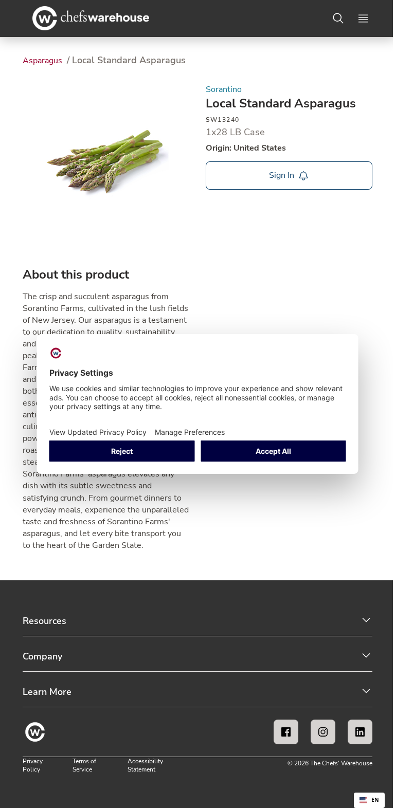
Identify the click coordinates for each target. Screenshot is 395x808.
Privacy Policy (33, 765)
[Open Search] (338, 18)
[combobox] (369, 800)
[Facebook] (286, 732)
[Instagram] (323, 732)
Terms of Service (84, 765)
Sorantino (224, 89)
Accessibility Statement (145, 765)
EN (375, 799)
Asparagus (43, 60)
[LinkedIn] (360, 732)
